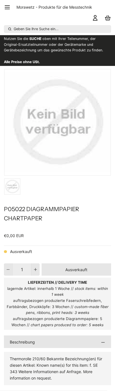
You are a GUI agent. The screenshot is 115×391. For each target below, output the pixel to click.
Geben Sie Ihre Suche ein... (36, 29)
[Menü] (9, 7)
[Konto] (94, 18)
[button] (76, 269)
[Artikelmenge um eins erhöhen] (35, 269)
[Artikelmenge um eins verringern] (8, 269)
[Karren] (106, 18)
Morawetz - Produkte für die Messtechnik (54, 7)
